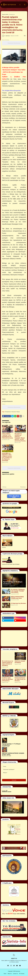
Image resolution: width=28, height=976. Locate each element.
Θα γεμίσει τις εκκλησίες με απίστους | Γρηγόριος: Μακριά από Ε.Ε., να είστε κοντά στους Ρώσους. (20, 437)
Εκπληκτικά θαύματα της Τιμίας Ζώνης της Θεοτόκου (20, 679)
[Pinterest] (18, 416)
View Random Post (14, 496)
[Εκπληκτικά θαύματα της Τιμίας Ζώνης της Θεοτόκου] (20, 673)
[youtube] (20, 620)
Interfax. (18, 258)
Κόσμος (18, 411)
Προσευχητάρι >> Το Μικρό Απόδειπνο (12, 583)
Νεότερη (4, 486)
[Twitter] (12, 416)
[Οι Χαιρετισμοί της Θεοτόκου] (6, 605)
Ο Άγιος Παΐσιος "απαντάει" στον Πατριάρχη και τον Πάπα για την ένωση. (7, 436)
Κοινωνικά (13, 411)
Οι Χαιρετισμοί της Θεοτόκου (18, 603)
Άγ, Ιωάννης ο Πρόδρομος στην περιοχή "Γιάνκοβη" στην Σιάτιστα (18, 591)
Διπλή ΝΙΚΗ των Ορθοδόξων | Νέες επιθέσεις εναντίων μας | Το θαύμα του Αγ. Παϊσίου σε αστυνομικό (7, 457)
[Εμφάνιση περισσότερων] (23, 416)
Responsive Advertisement (14, 43)
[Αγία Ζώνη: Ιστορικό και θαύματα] (20, 656)
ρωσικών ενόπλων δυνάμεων (14, 270)
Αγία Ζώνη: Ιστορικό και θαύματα (20, 661)
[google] (8, 623)
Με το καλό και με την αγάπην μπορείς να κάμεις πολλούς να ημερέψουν (7, 663)
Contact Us (15, 973)
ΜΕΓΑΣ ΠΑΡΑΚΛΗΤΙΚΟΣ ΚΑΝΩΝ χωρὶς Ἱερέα (17, 597)
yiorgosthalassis (7, 401)
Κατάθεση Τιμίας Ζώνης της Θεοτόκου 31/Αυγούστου (7, 679)
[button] (1, 5)
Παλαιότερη (22, 486)
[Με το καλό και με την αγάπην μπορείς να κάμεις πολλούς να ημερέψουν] (7, 656)
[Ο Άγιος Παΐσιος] (7, 429)
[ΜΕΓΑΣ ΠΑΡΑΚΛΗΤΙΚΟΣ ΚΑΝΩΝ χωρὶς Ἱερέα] (6, 598)
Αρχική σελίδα (5, 14)
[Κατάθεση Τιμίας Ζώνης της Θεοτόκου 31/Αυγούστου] (7, 673)
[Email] (21, 416)
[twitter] (8, 620)
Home (5, 973)
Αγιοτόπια (18, 971)
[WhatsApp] (15, 416)
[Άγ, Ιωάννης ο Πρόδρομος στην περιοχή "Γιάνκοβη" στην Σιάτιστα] (6, 591)
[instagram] (20, 618)
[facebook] (8, 618)
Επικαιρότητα (12, 14)
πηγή (3, 399)
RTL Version (21, 973)
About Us (10, 973)
